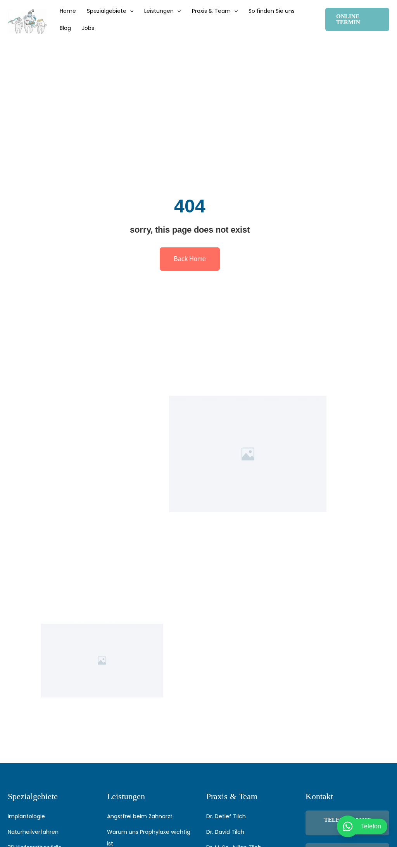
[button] (129, 11)
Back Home (190, 259)
